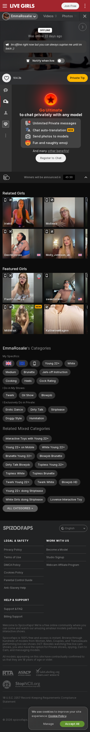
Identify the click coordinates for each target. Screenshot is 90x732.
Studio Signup (55, 557)
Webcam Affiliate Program (62, 564)
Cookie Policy (57, 716)
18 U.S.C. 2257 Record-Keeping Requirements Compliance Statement (39, 699)
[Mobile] (35, 363)
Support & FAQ (13, 608)
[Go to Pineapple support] (7, 684)
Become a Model (57, 549)
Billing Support (13, 616)
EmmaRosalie (15, 348)
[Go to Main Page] (27, 5)
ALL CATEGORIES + (20, 508)
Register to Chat (50, 158)
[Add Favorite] (6, 78)
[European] (22, 363)
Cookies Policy (13, 572)
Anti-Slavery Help (15, 587)
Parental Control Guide (18, 580)
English (69, 528)
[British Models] (8, 363)
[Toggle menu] (5, 6)
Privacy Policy (13, 549)
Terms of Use (12, 557)
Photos (70, 16)
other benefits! (58, 151)
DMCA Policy (12, 564)
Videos (50, 16)
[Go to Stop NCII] (28, 684)
